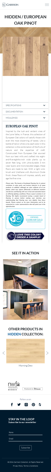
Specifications (13, 105)
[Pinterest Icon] (33, 405)
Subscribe (25, 448)
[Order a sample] (25, 236)
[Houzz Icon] (40, 405)
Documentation (14, 112)
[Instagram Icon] (26, 405)
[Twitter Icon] (19, 405)
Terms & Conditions (31, 466)
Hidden (14, 334)
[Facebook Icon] (11, 405)
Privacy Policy (18, 466)
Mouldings (12, 118)
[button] (25, 56)
